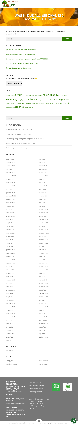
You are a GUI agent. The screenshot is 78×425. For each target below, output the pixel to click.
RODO (31, 395)
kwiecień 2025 (10, 186)
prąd (55, 99)
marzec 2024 (43, 206)
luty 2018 (9, 320)
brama (13, 95)
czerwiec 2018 (10, 313)
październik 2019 (44, 287)
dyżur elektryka (26, 95)
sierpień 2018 (10, 310)
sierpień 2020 (10, 273)
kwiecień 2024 (10, 206)
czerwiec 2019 (43, 293)
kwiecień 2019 (43, 297)
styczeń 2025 (43, 189)
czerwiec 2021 (10, 260)
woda (25, 103)
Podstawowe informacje (36, 385)
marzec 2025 (43, 186)
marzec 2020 (43, 280)
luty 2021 (9, 266)
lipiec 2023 (9, 219)
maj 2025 (42, 182)
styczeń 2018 (43, 320)
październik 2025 (11, 176)
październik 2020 (44, 270)
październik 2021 (11, 253)
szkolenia (11, 103)
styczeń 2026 (43, 169)
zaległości (8, 107)
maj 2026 (42, 162)
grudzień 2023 (43, 209)
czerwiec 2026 (10, 162)
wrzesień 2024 (43, 196)
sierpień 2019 (43, 290)
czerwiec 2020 (10, 277)
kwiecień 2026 (10, 166)
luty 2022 (42, 246)
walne (21, 103)
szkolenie (16, 103)
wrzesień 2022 (10, 236)
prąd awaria (64, 99)
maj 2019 (9, 297)
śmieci (25, 107)
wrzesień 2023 (10, 216)
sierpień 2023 (43, 216)
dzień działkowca (36, 95)
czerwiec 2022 (43, 240)
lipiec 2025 (42, 179)
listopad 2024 (43, 193)
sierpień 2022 (43, 236)
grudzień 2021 (10, 250)
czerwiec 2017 (10, 330)
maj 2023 (9, 223)
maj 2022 (9, 243)
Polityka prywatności (35, 392)
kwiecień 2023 (43, 223)
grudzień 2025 (10, 172)
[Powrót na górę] (39, 421)
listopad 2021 (43, 250)
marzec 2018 (43, 317)
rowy (7, 103)
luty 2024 (9, 209)
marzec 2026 (43, 166)
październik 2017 (44, 324)
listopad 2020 (10, 270)
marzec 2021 (43, 263)
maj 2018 (42, 313)
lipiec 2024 (42, 199)
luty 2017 (42, 334)
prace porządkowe (42, 100)
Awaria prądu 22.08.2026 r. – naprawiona (20, 54)
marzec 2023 (10, 226)
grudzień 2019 (43, 283)
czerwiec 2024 (10, 203)
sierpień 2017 (43, 327)
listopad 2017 (10, 324)
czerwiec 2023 (43, 219)
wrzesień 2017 (10, 327)
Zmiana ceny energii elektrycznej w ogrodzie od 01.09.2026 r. (27, 59)
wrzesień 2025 (43, 176)
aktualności (9, 350)
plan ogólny (19, 100)
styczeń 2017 (10, 337)
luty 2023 (42, 226)
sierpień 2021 (10, 256)
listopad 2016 (10, 340)
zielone (19, 106)
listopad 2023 (10, 213)
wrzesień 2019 (10, 290)
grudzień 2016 (43, 337)
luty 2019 (42, 300)
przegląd (49, 100)
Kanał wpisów (43, 361)
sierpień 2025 (10, 179)
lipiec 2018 (42, 310)
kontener (11, 99)
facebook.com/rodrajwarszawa (15, 403)
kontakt (64, 95)
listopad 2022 (10, 233)
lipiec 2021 (42, 256)
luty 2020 (9, 283)
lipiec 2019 (9, 293)
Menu (75, 4)
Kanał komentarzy (11, 364)
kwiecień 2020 (10, 280)
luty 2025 (9, 189)
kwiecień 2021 (10, 263)
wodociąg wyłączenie (60, 103)
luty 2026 (9, 169)
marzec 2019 (10, 300)
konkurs (59, 95)
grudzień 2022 (43, 229)
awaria (8, 95)
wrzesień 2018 (43, 307)
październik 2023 (44, 213)
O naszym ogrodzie (35, 382)
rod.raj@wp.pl (20, 399)
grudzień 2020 (43, 266)
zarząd (13, 107)
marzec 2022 (10, 246)
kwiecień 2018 (10, 317)
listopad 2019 (10, 287)
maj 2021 (42, 260)
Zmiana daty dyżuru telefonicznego (18, 68)
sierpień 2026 (10, 159)
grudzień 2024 (10, 193)
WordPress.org (43, 364)
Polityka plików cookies (36, 388)
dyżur (18, 95)
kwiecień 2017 (10, 334)
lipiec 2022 (9, 240)
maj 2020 (42, 277)
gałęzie (47, 95)
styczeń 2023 (10, 229)
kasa (54, 95)
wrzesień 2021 (43, 253)
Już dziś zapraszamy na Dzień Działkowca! (21, 50)
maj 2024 (42, 203)
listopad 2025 (43, 172)
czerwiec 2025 (10, 182)
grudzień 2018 (10, 303)
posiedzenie (30, 99)
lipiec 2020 (42, 273)
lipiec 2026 (42, 159)
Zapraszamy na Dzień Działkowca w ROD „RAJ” (22, 63)
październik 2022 (44, 233)
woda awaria (32, 103)
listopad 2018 (43, 303)
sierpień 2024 (10, 199)
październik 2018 (11, 307)
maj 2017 (42, 330)
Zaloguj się (9, 361)
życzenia (30, 107)
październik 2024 (11, 196)
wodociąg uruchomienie (44, 103)
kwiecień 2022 (43, 243)
